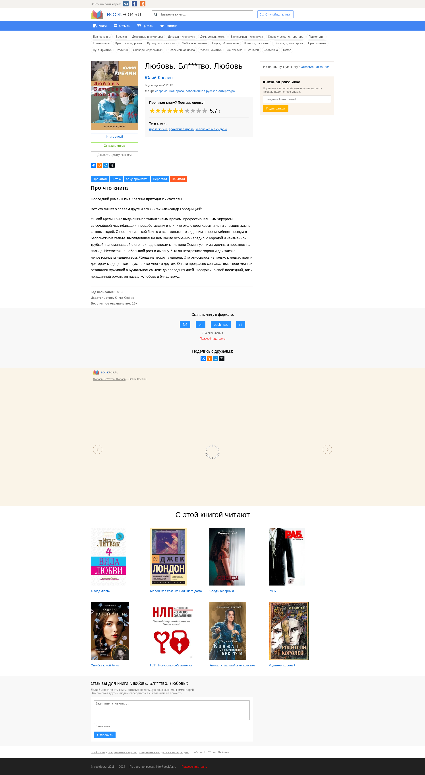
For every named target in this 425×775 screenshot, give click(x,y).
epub (221, 324)
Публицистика (102, 50)
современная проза (169, 91)
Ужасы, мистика (211, 50)
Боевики (121, 36)
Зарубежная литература (247, 36)
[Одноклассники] (99, 165)
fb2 (185, 324)
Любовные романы (194, 43)
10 (205, 111)
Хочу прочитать (137, 179)
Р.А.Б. (273, 591)
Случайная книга (277, 14)
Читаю (116, 179)
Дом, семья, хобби (212, 36)
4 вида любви (100, 591)
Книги (103, 25)
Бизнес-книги (101, 36)
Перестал (160, 179)
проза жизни (158, 129)
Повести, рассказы (256, 43)
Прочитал (100, 179)
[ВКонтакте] (93, 165)
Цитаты (148, 25)
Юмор (287, 50)
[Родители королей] (289, 658)
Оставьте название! (315, 66)
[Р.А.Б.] (287, 584)
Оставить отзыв (114, 145)
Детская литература (181, 36)
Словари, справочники (148, 50)
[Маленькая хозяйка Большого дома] (168, 584)
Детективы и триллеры (147, 36)
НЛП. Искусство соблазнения (171, 665)
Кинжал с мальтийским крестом (232, 665)
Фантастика (234, 50)
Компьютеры (101, 43)
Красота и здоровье (128, 43)
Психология (316, 36)
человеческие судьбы (211, 129)
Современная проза (181, 50)
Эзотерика (271, 50)
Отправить (104, 735)
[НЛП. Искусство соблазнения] (171, 658)
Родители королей (282, 665)
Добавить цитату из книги (114, 154)
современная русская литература (210, 91)
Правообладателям (194, 766)
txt (200, 324)
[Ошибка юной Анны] (110, 658)
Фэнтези (253, 50)
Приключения (317, 43)
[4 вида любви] (108, 584)
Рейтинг (171, 25)
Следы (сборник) (221, 591)
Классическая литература (285, 36)
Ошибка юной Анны (105, 665)
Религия (122, 50)
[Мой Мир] (105, 165)
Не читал (178, 179)
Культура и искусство (161, 43)
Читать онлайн (114, 136)
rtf (240, 324)
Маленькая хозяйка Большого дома (176, 591)
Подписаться (275, 108)
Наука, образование (225, 43)
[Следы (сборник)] (227, 584)
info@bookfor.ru (166, 766)
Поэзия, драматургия (288, 43)
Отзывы (124, 25)
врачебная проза (181, 129)
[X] (112, 165)
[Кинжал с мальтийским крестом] (227, 658)
